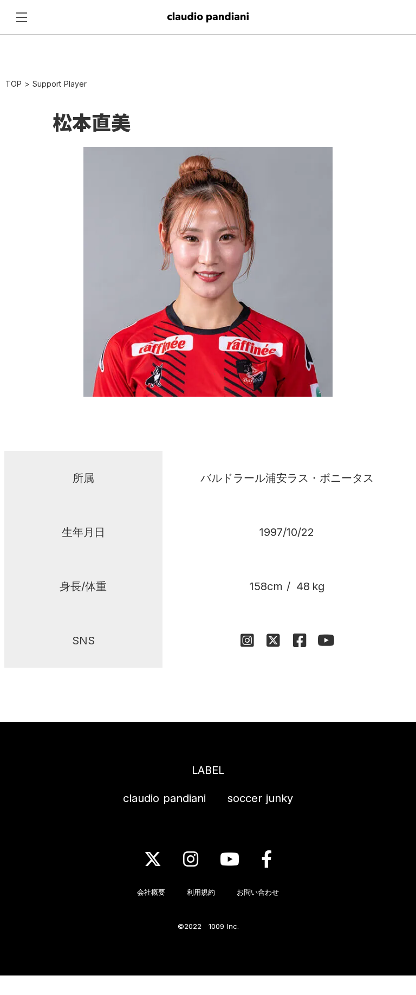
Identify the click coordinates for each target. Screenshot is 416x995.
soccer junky (260, 798)
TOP (13, 83)
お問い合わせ (258, 892)
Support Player (59, 83)
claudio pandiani (164, 798)
